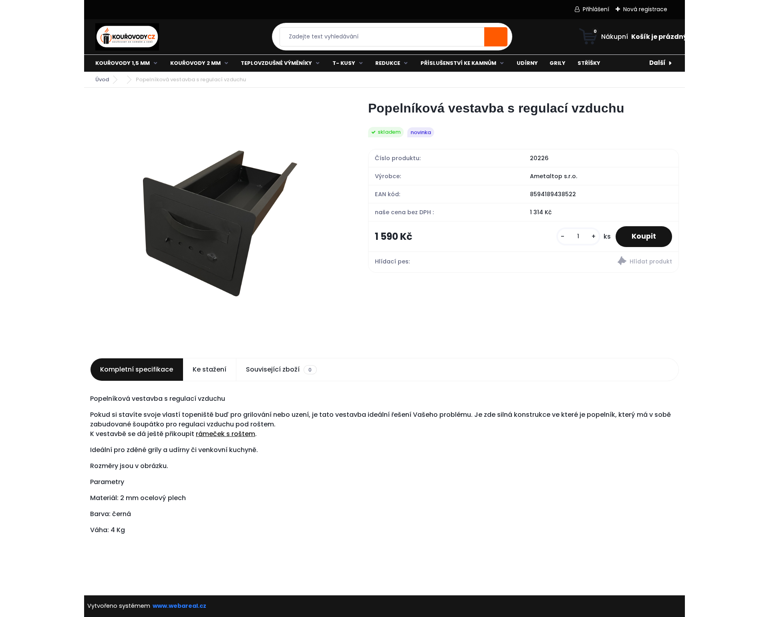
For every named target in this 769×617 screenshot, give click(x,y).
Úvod (102, 79)
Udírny (527, 63)
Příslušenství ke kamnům (458, 63)
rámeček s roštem (225, 433)
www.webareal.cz (179, 606)
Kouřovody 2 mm (195, 63)
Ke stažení (209, 369)
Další (657, 62)
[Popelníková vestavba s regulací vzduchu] (216, 220)
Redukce (387, 63)
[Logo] (153, 36)
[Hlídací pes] (601, 262)
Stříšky (589, 63)
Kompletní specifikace (136, 369)
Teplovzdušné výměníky (276, 63)
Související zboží (279, 369)
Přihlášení (596, 9)
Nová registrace (645, 9)
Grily (558, 63)
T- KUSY (343, 63)
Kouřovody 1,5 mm (122, 63)
